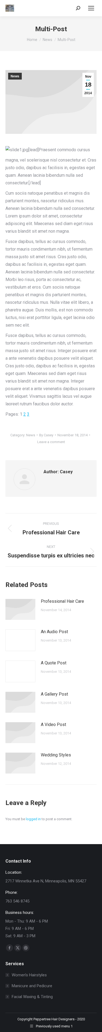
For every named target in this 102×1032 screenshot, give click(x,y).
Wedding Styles (56, 755)
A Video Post (53, 724)
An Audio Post (54, 631)
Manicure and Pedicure (32, 985)
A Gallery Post (54, 694)
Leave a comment (51, 442)
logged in (33, 819)
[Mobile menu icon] (91, 8)
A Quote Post (53, 662)
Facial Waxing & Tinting (32, 996)
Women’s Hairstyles (29, 975)
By (46, 435)
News (15, 76)
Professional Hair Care (62, 601)
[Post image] (20, 609)
